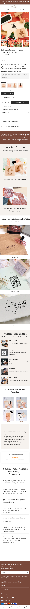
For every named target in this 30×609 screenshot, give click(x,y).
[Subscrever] (27, 572)
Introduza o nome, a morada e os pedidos (11, 71)
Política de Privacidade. (6, 577)
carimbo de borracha (10, 9)
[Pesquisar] (25, 6)
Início (2, 9)
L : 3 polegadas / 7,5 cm (8, 97)
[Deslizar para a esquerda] (4, 25)
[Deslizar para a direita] (25, 25)
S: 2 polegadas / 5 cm (8, 93)
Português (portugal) (5, 593)
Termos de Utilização (20, 576)
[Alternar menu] (1, 6)
